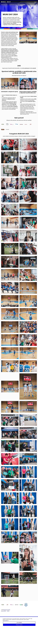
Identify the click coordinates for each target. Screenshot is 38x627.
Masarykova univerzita (6, 609)
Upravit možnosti (5, 620)
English (35, 2)
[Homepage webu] (6, 2)
